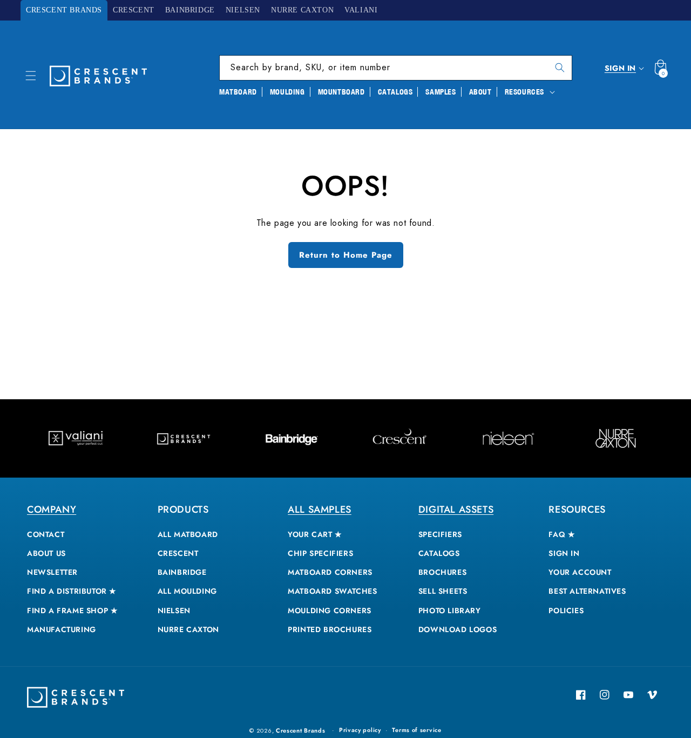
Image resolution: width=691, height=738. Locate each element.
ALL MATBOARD (188, 534)
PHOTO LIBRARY (449, 610)
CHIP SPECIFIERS (320, 553)
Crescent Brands (301, 730)
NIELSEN (174, 610)
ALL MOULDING (187, 591)
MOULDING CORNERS (329, 610)
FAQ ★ (561, 534)
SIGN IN (563, 553)
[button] (30, 75)
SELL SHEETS (443, 591)
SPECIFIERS (440, 534)
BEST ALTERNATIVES (587, 591)
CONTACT (45, 534)
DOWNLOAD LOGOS (457, 629)
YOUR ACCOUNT (579, 572)
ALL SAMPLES (319, 509)
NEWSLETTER (52, 572)
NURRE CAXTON (188, 629)
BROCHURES (442, 572)
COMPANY (51, 509)
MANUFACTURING (61, 629)
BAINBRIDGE (182, 572)
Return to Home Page (345, 255)
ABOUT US (46, 553)
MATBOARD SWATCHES (332, 591)
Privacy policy (360, 730)
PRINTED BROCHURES (329, 629)
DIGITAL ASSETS (455, 509)
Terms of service (416, 730)
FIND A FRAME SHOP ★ (72, 610)
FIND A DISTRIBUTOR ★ (72, 591)
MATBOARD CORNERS (330, 572)
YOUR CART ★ (315, 534)
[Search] (560, 67)
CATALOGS (439, 553)
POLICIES (566, 610)
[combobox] (396, 68)
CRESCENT (178, 553)
